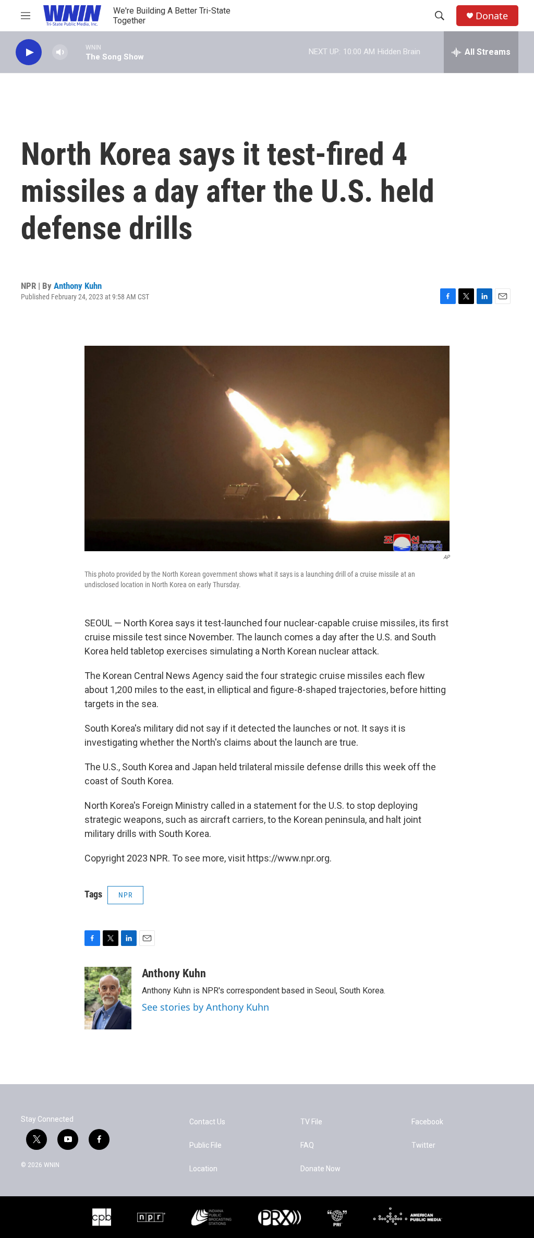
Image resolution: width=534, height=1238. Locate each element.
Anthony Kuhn (78, 286)
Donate (492, 15)
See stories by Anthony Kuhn (205, 1007)
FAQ (307, 1145)
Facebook (427, 1122)
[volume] (60, 52)
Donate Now (320, 1169)
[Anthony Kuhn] (107, 998)
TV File (311, 1122)
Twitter (423, 1145)
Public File (205, 1145)
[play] (28, 52)
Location (203, 1169)
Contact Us (207, 1122)
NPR (125, 895)
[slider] (76, 51)
